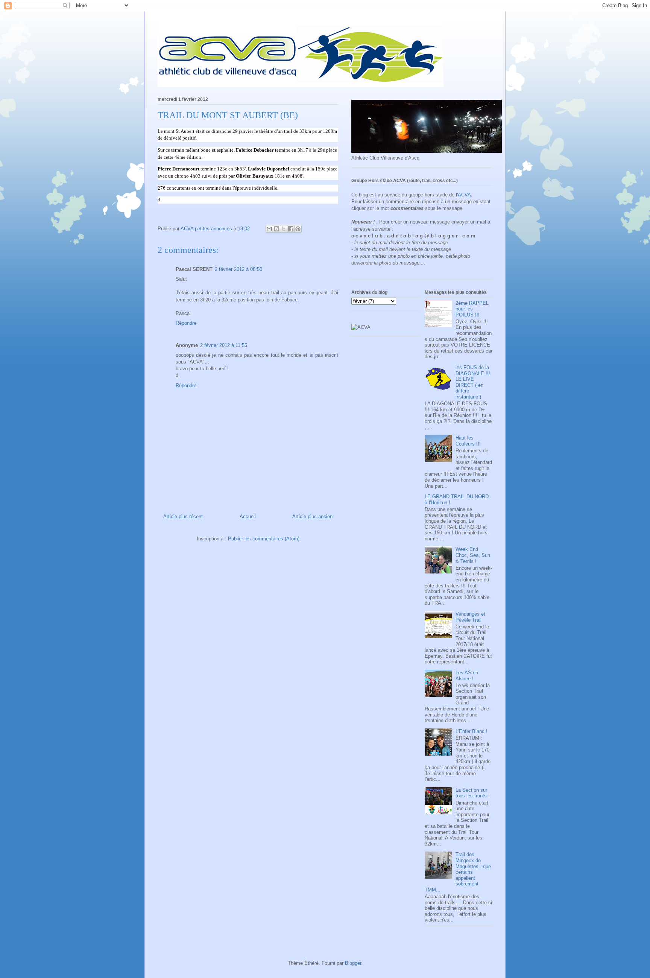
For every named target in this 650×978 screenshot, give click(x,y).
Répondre (186, 323)
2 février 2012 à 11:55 (223, 345)
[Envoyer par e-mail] (269, 229)
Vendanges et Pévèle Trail (470, 617)
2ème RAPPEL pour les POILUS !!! (472, 309)
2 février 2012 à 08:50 (238, 269)
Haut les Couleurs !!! (468, 441)
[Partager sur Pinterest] (298, 229)
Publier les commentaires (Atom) (263, 538)
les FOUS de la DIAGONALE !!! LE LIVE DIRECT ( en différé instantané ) (473, 382)
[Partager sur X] (283, 229)
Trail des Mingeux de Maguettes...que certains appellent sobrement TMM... (458, 872)
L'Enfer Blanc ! (471, 731)
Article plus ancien (312, 516)
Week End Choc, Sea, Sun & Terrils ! (473, 555)
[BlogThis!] (276, 229)
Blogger (353, 963)
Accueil (248, 516)
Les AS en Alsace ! (467, 675)
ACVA (464, 195)
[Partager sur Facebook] (291, 229)
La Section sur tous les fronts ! (473, 793)
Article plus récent (183, 516)
